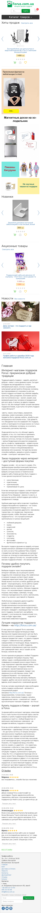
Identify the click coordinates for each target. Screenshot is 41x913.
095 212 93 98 (7, 890)
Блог (3, 867)
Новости (5, 871)
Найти (25, 11)
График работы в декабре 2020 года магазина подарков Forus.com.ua (18, 357)
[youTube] (7, 909)
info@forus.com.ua (8, 892)
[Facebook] (3, 909)
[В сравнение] (20, 62)
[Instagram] (11, 909)
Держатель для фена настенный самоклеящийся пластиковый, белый (20, 223)
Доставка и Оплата (8, 869)
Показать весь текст (9, 803)
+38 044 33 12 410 (8, 888)
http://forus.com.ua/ (25, 625)
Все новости (20, 299)
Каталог (4, 879)
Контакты (5, 873)
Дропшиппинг (6, 875)
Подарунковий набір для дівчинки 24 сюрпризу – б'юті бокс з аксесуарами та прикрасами (20, 276)
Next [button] (38, 38)
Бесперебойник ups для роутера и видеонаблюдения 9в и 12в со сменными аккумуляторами (20, 50)
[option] (20, 46)
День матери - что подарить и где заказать (17, 327)
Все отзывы (7, 850)
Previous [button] (2, 38)
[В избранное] (25, 62)
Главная (4, 864)
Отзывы (4, 877)
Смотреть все (27, 23)
